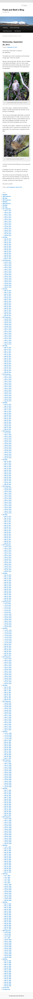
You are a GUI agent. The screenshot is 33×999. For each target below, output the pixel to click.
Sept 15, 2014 (7, 383)
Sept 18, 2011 (7, 223)
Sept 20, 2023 (7, 826)
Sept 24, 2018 (7, 616)
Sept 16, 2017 (7, 552)
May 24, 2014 (7, 363)
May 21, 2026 (7, 970)
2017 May (5, 514)
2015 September (7, 431)
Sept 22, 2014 (7, 395)
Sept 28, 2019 (7, 683)
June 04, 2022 (8, 738)
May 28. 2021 (7, 698)
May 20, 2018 (7, 582)
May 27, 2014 (7, 369)
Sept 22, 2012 (7, 278)
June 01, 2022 (8, 733)
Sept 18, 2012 (7, 271)
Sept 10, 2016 (7, 491)
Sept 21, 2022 (7, 770)
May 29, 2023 (7, 811)
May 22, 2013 (7, 301)
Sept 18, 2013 (7, 342)
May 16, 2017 (7, 520)
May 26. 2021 (7, 694)
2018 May (5, 573)
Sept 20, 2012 (7, 274)
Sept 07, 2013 (7, 322)
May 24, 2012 (7, 246)
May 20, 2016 (7, 470)
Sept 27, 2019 (7, 682)
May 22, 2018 (7, 586)
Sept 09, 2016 (7, 489)
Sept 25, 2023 (7, 834)
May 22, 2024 (7, 856)
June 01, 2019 (8, 630)
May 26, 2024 (7, 863)
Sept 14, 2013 (7, 335)
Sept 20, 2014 (7, 392)
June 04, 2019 (8, 635)
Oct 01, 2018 (7, 603)
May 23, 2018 (7, 587)
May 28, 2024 (7, 866)
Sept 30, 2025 (7, 957)
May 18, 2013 (7, 294)
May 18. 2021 (7, 692)
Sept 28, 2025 (7, 954)
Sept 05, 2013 (7, 319)
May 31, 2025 (7, 929)
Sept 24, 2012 (7, 281)
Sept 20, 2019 (7, 669)
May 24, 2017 (7, 534)
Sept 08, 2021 (7, 710)
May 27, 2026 (7, 980)
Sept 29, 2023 (7, 842)
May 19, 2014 (7, 354)
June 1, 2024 (7, 847)
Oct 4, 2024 (7, 881)
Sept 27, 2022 (7, 781)
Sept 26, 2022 (7, 779)
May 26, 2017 (7, 537)
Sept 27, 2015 (7, 452)
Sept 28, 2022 (7, 783)
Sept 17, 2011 (7, 221)
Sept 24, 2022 (7, 776)
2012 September (11, 187)
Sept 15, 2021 (7, 722)
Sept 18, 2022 (7, 765)
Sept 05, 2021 (7, 705)
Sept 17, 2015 (7, 434)
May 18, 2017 (7, 523)
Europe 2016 (6, 987)
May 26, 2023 (7, 806)
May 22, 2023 (7, 799)
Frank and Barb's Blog (13, 9)
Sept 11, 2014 (7, 376)
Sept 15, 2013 (7, 337)
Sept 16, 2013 (7, 338)
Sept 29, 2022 (7, 785)
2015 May (5, 402)
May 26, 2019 (7, 646)
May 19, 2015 (7, 413)
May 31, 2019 (7, 655)
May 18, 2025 (7, 906)
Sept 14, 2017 (7, 548)
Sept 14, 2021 (7, 721)
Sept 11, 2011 (7, 210)
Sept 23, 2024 (7, 888)
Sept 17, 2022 (7, 763)
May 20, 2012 (7, 239)
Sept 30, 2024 (7, 900)
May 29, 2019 (7, 651)
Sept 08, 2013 (7, 324)
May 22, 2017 (7, 530)
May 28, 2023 (7, 810)
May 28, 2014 (7, 370)
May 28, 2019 (7, 649)
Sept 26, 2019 (7, 680)
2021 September (7, 701)
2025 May (5, 902)
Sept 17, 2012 (7, 269)
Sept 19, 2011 (7, 225)
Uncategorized (6, 989)
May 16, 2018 (7, 575)
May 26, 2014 (7, 367)
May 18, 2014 (7, 353)
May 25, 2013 (7, 306)
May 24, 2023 (7, 802)
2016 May (5, 459)
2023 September (7, 817)
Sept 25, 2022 (7, 777)
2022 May (5, 731)
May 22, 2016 (7, 474)
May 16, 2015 (7, 408)
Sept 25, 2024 (7, 891)
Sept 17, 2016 (7, 504)
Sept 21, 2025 (7, 941)
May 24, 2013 (7, 305)
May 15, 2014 (7, 347)
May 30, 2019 (7, 653)
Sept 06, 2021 (7, 706)
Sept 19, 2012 (7, 273)
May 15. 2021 (7, 687)
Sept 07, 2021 (7, 708)
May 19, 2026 (7, 966)
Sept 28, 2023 (7, 840)
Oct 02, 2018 (7, 605)
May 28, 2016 (7, 482)
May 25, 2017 (7, 536)
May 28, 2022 (7, 753)
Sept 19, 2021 (7, 730)
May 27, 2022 (7, 751)
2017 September (7, 545)
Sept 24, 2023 (7, 833)
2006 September (7, 196)
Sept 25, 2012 (7, 283)
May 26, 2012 (7, 249)
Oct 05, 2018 (7, 610)
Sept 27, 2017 (7, 571)
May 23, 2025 (7, 914)
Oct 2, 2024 (7, 877)
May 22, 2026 (7, 971)
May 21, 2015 (7, 417)
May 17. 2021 (7, 690)
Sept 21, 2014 (7, 393)
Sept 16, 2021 (7, 724)
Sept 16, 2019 (7, 662)
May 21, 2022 (7, 740)
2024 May (5, 845)
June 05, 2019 (8, 637)
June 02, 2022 (8, 735)
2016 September (7, 486)
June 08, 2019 (8, 642)
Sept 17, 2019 (7, 664)
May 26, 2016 (7, 479)
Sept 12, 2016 (7, 495)
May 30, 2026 (7, 986)
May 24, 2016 (7, 475)
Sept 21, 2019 (7, 671)
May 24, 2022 (7, 746)
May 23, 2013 (7, 303)
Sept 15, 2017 (7, 550)
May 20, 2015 (7, 415)
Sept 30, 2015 (7, 458)
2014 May (5, 345)
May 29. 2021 (7, 699)
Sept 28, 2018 (7, 623)
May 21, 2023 (7, 797)
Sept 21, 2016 (7, 511)
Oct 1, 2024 (7, 875)
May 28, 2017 (7, 541)
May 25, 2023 (7, 804)
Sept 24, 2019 (7, 676)
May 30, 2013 (7, 315)
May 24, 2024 (7, 859)
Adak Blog (5, 27)
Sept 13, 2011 (7, 214)
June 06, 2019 (8, 639)
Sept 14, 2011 (7, 216)
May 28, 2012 (7, 253)
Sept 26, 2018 (7, 619)
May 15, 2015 (7, 406)
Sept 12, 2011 (7, 212)
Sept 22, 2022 (7, 772)
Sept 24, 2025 (7, 946)
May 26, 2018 (7, 593)
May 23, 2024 (7, 858)
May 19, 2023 (7, 793)
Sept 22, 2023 (7, 829)
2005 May (5, 194)
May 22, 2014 (7, 360)
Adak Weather (17, 31)
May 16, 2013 (7, 290)
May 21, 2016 (7, 472)
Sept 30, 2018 (7, 626)
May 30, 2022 (7, 756)
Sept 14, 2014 (7, 381)
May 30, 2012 (7, 257)
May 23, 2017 (7, 532)
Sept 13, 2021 (7, 719)
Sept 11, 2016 (7, 493)
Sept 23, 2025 (7, 945)
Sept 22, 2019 (7, 673)
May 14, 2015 (7, 404)
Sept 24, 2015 (7, 447)
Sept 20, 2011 (7, 226)
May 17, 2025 (7, 904)
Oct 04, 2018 (7, 609)
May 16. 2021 (7, 689)
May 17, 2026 (7, 962)
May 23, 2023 (7, 801)
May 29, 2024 (7, 868)
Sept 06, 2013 (7, 321)
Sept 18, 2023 (7, 822)
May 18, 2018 (7, 578)
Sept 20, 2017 (7, 559)
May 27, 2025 (7, 921)
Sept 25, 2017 (7, 568)
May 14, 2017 (7, 516)
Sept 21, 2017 (7, 561)
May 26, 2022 (7, 749)
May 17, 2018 (7, 577)
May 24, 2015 (7, 422)
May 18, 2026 (7, 964)
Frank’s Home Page (14, 27)
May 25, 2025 (7, 918)
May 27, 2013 (7, 310)
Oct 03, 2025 (7, 934)
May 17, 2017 (7, 521)
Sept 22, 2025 (7, 943)
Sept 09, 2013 (7, 326)
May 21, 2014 (7, 358)
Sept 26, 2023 (7, 836)
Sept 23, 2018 (7, 614)
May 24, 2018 (7, 589)
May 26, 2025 (7, 920)
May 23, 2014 (7, 361)
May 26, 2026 (7, 978)
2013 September (7, 317)
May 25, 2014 (7, 365)
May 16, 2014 (7, 349)
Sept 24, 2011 (7, 233)
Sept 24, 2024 (7, 890)
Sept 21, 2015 (7, 442)
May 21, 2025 (7, 911)
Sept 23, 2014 (7, 397)
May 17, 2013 (7, 292)
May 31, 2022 (7, 758)
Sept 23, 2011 (7, 232)
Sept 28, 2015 (7, 454)
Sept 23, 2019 (7, 674)
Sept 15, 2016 (7, 500)
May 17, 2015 (7, 409)
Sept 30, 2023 (7, 843)
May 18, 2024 (7, 849)
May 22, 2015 (7, 418)
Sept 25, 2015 (7, 449)
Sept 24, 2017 (7, 566)
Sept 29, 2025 (7, 955)
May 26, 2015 (7, 426)
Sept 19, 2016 (7, 507)
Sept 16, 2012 (7, 267)
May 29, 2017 (7, 543)
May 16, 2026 (7, 961)
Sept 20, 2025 (7, 939)
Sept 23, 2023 (7, 831)
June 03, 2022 (8, 737)
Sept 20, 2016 (7, 509)
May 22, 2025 (7, 913)
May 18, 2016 (7, 466)
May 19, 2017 (7, 525)
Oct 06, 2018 (7, 612)
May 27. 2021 (7, 696)
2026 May (5, 959)
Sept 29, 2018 (7, 625)
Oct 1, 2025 (7, 938)
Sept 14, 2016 (7, 498)
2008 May (5, 201)
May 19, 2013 (7, 296)
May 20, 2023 (7, 795)
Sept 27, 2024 (7, 895)
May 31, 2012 (7, 258)
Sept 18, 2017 (7, 555)
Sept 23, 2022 (7, 774)
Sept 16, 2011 (7, 219)
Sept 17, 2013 (7, 340)
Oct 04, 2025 (7, 936)
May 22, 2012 (7, 242)
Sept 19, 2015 (7, 438)
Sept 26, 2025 (7, 950)
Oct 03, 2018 (7, 607)
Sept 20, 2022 (7, 769)
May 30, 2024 (7, 870)
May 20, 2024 (7, 852)
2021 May (5, 685)
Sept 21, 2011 (7, 228)
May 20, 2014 (7, 356)
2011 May (5, 207)
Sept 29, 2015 (7, 456)
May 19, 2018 (7, 580)
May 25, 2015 (7, 424)
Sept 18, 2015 (7, 436)
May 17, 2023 (7, 790)
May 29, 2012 (7, 255)
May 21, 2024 (7, 854)
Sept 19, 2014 (7, 390)
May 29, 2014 (7, 372)
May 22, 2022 (7, 742)
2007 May (5, 198)
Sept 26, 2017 (7, 570)
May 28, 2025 (7, 923)
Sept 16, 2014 (7, 385)
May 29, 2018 (7, 598)
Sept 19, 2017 (7, 557)
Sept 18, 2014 (7, 388)
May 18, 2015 (7, 411)
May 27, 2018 (7, 594)
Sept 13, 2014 (7, 379)
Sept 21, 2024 (7, 884)
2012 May (5, 237)
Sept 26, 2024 (7, 893)
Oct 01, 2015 (7, 433)
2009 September (7, 203)
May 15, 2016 (7, 461)
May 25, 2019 (7, 644)
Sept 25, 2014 (7, 401)
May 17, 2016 (7, 465)
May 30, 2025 (7, 927)
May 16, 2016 (7, 463)
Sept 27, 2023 (7, 838)
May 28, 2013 (7, 312)
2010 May (5, 205)
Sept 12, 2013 (7, 331)
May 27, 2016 (7, 481)
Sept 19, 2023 (7, 824)
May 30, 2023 (7, 813)
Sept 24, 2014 (7, 399)
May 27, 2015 (7, 427)
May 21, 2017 (7, 529)
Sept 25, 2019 (7, 678)
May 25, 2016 (7, 477)
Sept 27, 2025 (7, 952)
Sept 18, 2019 (7, 665)
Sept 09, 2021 (7, 712)
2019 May (5, 628)
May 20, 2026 (7, 968)
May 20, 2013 (7, 298)
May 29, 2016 (7, 484)
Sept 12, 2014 (7, 377)
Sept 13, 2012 (7, 262)
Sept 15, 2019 (7, 660)
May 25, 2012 (7, 248)
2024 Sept (5, 874)
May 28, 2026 (7, 982)
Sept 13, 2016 (7, 497)
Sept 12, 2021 (7, 717)
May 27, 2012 (7, 251)
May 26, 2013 (7, 308)
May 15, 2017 (7, 518)
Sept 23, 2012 (7, 280)
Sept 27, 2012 (7, 287)
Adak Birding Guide (7, 31)
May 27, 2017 (7, 539)
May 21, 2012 (7, 241)
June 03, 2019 (8, 633)
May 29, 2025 (7, 925)
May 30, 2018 (7, 600)
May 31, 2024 (7, 872)
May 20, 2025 (7, 909)
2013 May (5, 289)
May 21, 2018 (7, 584)
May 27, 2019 (7, 648)
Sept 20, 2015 (7, 440)
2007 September (7, 200)
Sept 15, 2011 (7, 217)
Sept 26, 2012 (19, 187)
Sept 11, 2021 (7, 715)
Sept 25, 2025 (7, 948)
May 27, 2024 (7, 865)
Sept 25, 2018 (7, 618)
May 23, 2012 (7, 244)
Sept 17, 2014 (7, 386)
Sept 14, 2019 (7, 658)
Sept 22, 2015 (7, 443)
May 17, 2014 (7, 351)
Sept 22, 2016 (7, 513)
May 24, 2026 (7, 975)
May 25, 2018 (7, 591)
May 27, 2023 (7, 808)
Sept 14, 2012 (7, 264)
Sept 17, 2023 (7, 820)
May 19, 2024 (7, 850)
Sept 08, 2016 (7, 488)
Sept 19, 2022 (7, 767)
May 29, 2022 (7, 754)
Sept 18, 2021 (7, 728)
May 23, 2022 (7, 744)
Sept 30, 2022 (7, 786)
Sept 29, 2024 (7, 898)
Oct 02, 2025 (7, 932)
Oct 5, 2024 (7, 882)
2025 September (7, 930)
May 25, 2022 (7, 747)
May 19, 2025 (7, 907)
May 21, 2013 (7, 299)
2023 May (5, 788)
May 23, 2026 (7, 973)
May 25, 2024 (7, 861)
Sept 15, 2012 (7, 265)
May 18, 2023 (7, 792)
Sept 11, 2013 (7, 330)
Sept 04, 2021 (7, 703)
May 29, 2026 (7, 984)
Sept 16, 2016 (7, 502)
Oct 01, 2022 (7, 762)
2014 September (7, 374)
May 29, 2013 (7, 314)
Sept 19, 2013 (7, 344)
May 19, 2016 (7, 468)
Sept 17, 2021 (7, 726)
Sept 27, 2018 (7, 621)
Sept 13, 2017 (7, 546)
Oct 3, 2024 (7, 879)
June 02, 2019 (8, 632)
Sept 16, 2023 (7, 818)
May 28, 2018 (7, 596)
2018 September (7, 602)
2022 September (7, 760)
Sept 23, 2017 (7, 564)
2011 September (7, 209)
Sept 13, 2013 (7, 333)
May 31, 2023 (7, 815)
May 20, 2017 (7, 527)
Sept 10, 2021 (7, 714)
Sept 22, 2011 (7, 230)
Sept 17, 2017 (7, 554)
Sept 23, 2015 (7, 445)
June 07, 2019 (8, 641)
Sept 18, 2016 (7, 505)
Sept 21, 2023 (7, 827)
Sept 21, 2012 (7, 276)
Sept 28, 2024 (7, 897)
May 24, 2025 (7, 916)
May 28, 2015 (7, 429)
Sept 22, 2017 (7, 562)
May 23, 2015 (7, 420)
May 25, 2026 (7, 977)
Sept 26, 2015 (7, 450)
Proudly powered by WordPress (16, 996)
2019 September (7, 657)
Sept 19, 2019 (7, 667)
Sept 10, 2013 (7, 328)
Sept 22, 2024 (7, 886)
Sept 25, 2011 (7, 235)
